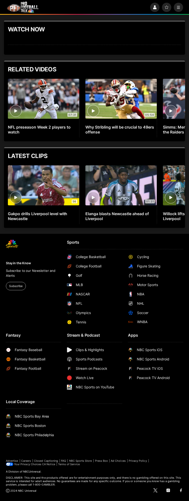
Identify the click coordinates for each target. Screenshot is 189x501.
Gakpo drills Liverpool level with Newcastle (37, 216)
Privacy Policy (138, 460)
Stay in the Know (18, 263)
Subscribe (16, 286)
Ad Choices (118, 460)
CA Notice (48, 464)
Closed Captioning (46, 460)
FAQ (63, 460)
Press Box (101, 460)
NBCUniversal (32, 471)
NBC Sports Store (80, 460)
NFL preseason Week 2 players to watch (39, 129)
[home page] (22, 7)
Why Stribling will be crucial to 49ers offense (119, 129)
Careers (26, 460)
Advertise (12, 460)
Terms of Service (69, 464)
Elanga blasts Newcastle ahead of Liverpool (117, 216)
